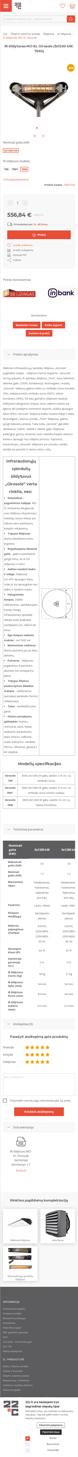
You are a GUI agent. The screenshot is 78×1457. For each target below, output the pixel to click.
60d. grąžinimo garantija (15, 1332)
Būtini (53, 1438)
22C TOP (7, 1346)
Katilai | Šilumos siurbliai (15, 1366)
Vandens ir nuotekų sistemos (17, 1385)
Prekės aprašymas (25, 354)
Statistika (53, 1450)
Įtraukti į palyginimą (23, 250)
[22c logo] (18, 6)
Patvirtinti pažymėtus (51, 1425)
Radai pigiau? (53, 325)
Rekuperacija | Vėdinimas (16, 1380)
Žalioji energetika (11, 1389)
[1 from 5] (27, 1047)
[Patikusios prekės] (62, 6)
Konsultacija (9, 1323)
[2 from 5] (32, 1047)
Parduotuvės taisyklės (14, 1308)
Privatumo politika (12, 1313)
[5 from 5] (47, 1047)
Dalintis (17, 260)
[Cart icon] (72, 6)
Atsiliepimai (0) (23, 1024)
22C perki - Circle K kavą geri (17, 1341)
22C (5, 34)
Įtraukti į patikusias (22, 245)
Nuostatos (53, 1444)
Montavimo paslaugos (14, 1318)
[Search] (71, 18)
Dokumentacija (23, 1127)
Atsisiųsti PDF (19, 255)
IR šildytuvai (64, 34)
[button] (42, 135)
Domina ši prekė (39, 333)
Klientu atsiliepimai (12, 1351)
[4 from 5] (42, 1047)
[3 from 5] (37, 1047)
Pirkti (42, 235)
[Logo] (11, 1408)
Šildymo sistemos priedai (26, 34)
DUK (5, 1337)
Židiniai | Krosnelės (13, 1371)
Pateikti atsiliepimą (39, 1112)
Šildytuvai (49, 34)
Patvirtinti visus (50, 1432)
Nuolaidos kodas (27, 325)
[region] (39, 927)
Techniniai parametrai (28, 829)
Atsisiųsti (21, 1170)
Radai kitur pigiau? (12, 1327)
